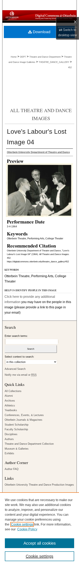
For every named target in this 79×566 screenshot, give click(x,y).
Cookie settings (22, 524)
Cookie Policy (27, 529)
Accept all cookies (39, 543)
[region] (39, 529)
